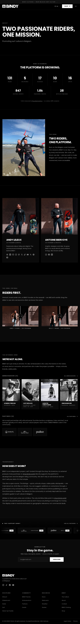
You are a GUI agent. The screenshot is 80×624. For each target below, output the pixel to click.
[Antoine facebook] (49, 254)
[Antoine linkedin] (52, 254)
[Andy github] (13, 254)
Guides (44, 607)
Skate (4, 604)
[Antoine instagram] (46, 254)
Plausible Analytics (37, 101)
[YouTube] (13, 585)
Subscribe (56, 559)
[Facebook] (10, 585)
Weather (45, 604)
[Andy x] (22, 254)
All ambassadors (70, 376)
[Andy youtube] (28, 254)
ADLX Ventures (44, 621)
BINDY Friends (26, 597)
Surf (3, 607)
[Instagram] (3, 585)
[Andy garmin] (33, 254)
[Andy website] (7, 254)
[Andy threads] (19, 254)
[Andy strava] (31, 254)
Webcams (45, 600)
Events (24, 607)
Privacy (75, 621)
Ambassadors (26, 600)
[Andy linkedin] (10, 254)
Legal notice (67, 621)
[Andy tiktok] (25, 254)
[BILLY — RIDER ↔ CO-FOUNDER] (60, 316)
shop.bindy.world (29, 474)
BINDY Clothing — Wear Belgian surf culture (40, 2)
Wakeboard (6, 600)
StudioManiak (35, 621)
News (43, 597)
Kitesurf (4, 597)
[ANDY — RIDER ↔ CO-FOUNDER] (20, 316)
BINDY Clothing (66, 607)
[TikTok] (6, 585)
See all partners (70, 523)
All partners (71, 416)
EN (57, 6)
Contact (64, 604)
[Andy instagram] (16, 254)
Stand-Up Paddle (7, 611)
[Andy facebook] (7, 257)
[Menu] (76, 6)
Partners (25, 604)
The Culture (65, 597)
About (64, 600)
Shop (66, 6)
